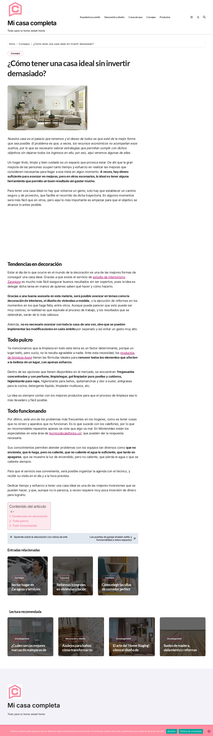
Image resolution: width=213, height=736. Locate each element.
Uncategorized (22, 638)
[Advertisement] (72, 234)
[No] (209, 731)
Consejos (151, 17)
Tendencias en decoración (30, 516)
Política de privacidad (191, 731)
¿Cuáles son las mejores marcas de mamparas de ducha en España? (28, 650)
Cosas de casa (135, 17)
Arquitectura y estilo (90, 17)
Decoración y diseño (114, 17)
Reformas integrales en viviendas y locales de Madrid (72, 589)
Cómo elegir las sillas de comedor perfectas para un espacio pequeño (117, 591)
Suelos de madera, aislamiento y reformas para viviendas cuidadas (181, 650)
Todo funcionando (24, 525)
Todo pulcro (20, 521)
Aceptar (172, 731)
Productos (165, 17)
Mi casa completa (31, 23)
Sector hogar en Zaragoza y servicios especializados (25, 589)
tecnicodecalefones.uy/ (65, 433)
